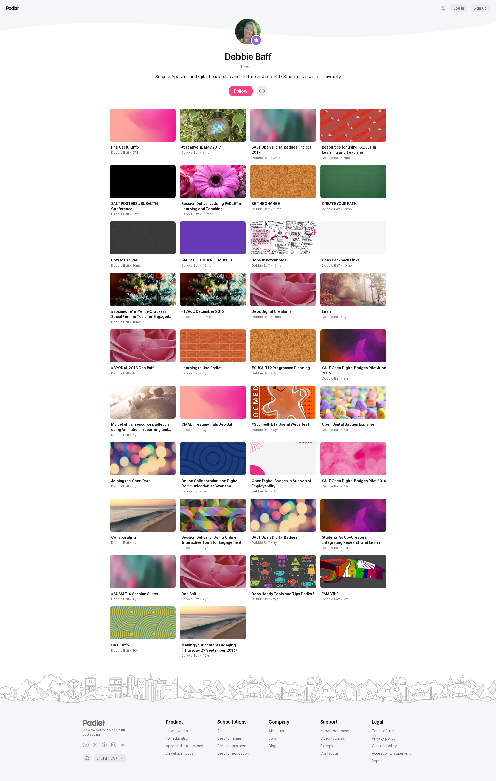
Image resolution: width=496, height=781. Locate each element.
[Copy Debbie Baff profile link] (262, 91)
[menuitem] (443, 8)
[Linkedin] (123, 745)
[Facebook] (104, 745)
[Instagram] (114, 745)
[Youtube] (86, 745)
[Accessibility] (87, 758)
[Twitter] (95, 745)
